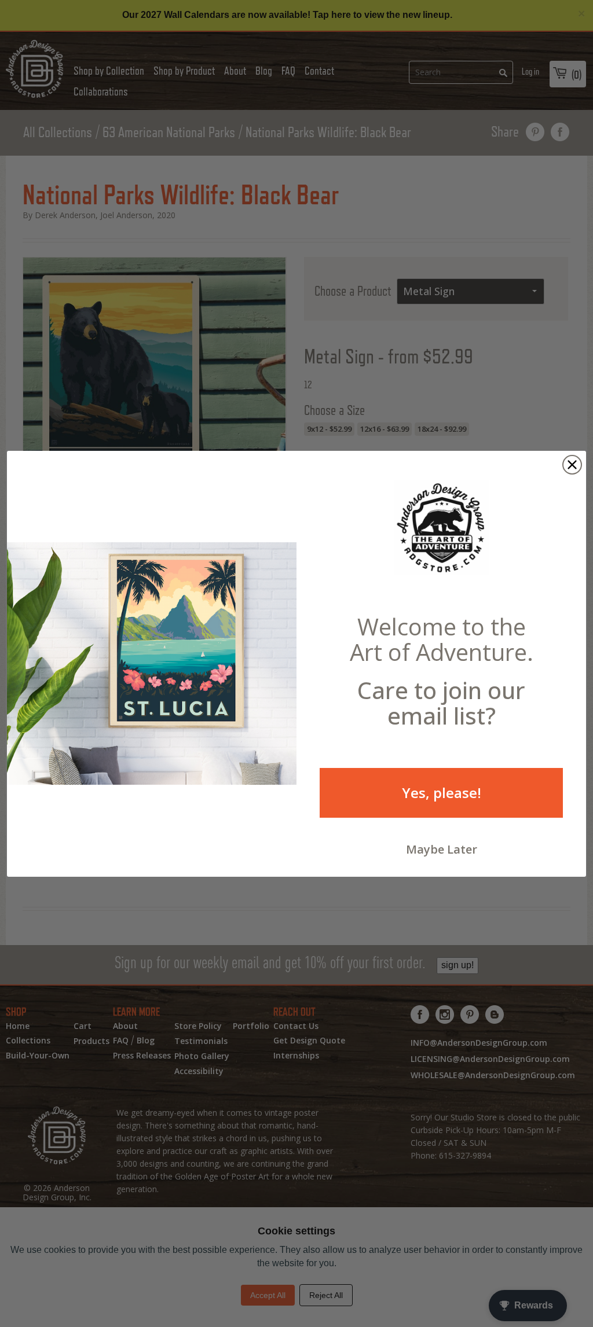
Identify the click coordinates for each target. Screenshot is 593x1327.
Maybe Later (441, 849)
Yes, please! (441, 792)
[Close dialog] (572, 464)
